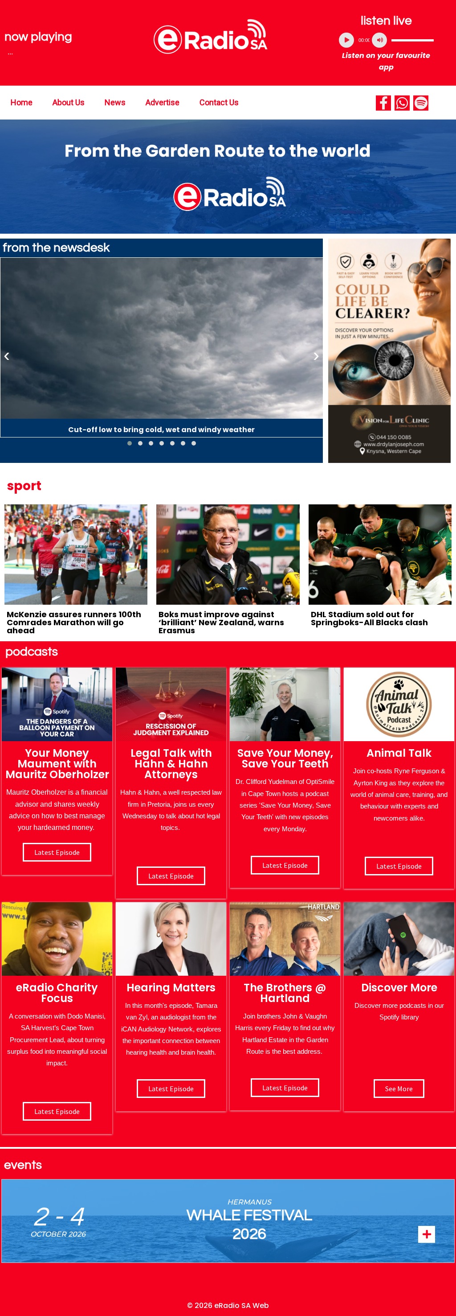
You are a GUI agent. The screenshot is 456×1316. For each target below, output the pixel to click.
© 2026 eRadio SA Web (228, 1305)
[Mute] (379, 40)
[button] (129, 443)
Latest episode (57, 852)
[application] (386, 40)
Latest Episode (285, 865)
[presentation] (6, 355)
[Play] (346, 40)
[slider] (412, 40)
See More (399, 1088)
